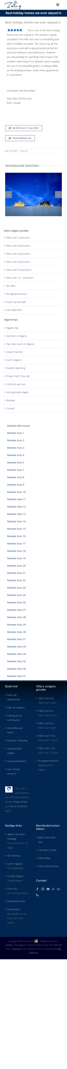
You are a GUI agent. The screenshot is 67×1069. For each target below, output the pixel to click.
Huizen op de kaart (16, 302)
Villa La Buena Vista (48, 866)
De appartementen (48, 760)
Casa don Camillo (47, 850)
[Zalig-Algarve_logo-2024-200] (12, 2)
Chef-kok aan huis (16, 384)
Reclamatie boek (16, 901)
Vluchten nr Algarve (16, 336)
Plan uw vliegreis (16, 707)
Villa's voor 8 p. (46, 723)
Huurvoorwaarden (16, 761)
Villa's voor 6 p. (46, 710)
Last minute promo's (13, 771)
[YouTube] (48, 889)
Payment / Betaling (17, 740)
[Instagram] (42, 889)
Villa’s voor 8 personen (18, 261)
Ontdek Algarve (15, 876)
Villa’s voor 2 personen (18, 237)
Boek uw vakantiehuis (13, 697)
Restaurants (13, 909)
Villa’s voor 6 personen (18, 253)
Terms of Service (19, 806)
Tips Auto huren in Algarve (20, 344)
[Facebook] (37, 889)
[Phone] (37, 895)
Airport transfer (14, 352)
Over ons (12, 888)
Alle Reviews (13, 855)
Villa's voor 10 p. (46, 735)
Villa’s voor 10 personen (18, 269)
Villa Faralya (44, 858)
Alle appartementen (16, 293)
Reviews (10, 400)
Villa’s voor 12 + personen (19, 277)
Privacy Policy (20, 801)
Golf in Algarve (13, 360)
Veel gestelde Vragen (14, 751)
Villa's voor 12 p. (46, 748)
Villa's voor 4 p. (46, 698)
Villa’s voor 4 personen (18, 245)
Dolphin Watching (15, 368)
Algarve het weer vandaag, (16, 836)
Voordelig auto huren (15, 730)
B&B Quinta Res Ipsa (46, 840)
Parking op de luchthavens (14, 718)
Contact (10, 408)
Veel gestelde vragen (17, 392)
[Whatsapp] (53, 889)
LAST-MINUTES (14, 310)
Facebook (16, 948)
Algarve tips (12, 327)
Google (17, 102)
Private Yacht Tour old (18, 376)
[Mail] (58, 889)
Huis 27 (24, 150)
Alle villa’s (11, 285)
